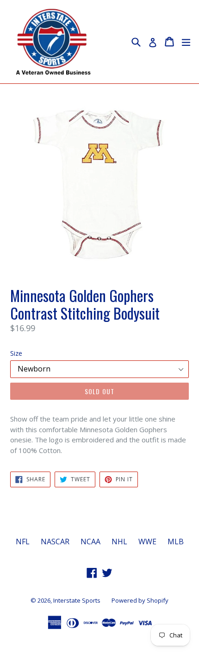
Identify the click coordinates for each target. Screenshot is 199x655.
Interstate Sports (76, 600)
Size (16, 353)
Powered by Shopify (140, 600)
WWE (147, 541)
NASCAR (55, 541)
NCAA (90, 541)
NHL (119, 541)
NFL (23, 541)
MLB (176, 541)
